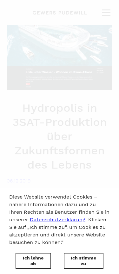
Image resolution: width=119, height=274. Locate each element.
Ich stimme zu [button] (83, 260)
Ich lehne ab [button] (33, 260)
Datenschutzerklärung (57, 220)
